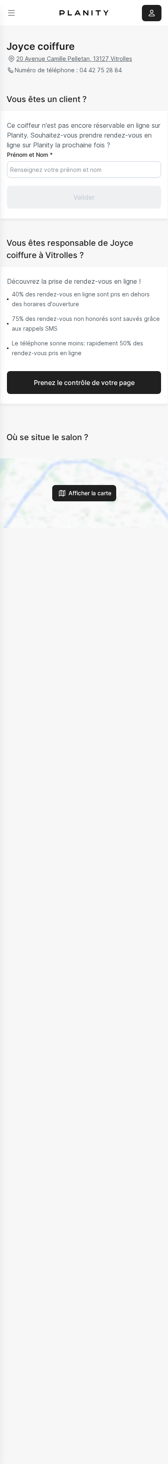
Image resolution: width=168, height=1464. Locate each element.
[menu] (11, 13)
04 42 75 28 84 (101, 70)
